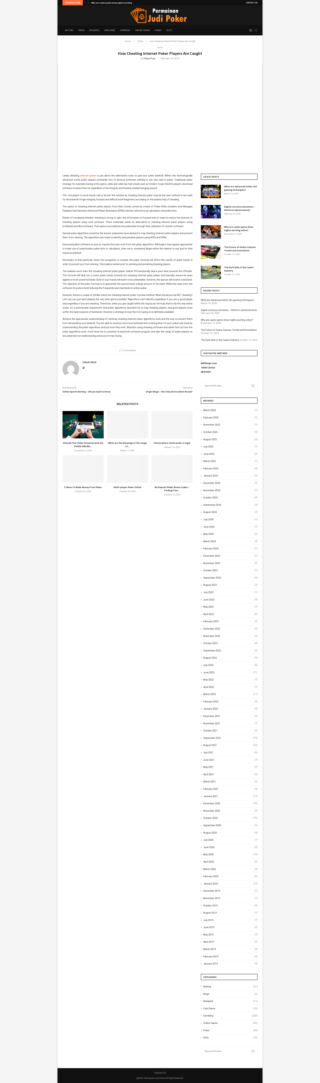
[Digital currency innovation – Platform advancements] (211, 211)
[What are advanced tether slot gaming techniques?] (211, 191)
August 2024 (210, 512)
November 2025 (211, 424)
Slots (169, 30)
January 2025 (210, 475)
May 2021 (208, 767)
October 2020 (210, 818)
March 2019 (209, 949)
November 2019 (211, 898)
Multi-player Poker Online (127, 487)
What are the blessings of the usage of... (127, 444)
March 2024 (209, 541)
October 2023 (210, 570)
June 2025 (208, 454)
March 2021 (209, 781)
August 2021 (210, 745)
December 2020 (211, 803)
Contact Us (252, 2)
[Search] (256, 30)
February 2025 (210, 468)
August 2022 (210, 657)
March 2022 (209, 694)
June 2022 (208, 672)
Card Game (109, 30)
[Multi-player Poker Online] (127, 469)
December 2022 (211, 628)
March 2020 (209, 869)
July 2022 (208, 665)
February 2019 (210, 956)
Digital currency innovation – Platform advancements (239, 208)
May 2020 (208, 854)
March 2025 (209, 461)
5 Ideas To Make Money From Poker (83, 487)
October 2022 (210, 643)
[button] (85, 2)
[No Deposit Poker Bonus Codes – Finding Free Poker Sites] (171, 469)
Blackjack (94, 30)
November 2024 (211, 490)
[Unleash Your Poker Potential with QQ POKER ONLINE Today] (83, 424)
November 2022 (211, 636)
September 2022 (212, 650)
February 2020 (210, 876)
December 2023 (211, 556)
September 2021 (212, 738)
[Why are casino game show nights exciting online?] (211, 232)
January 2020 (210, 883)
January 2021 (210, 796)
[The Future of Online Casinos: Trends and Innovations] (211, 252)
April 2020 (208, 861)
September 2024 (212, 505)
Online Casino (142, 30)
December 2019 (211, 891)
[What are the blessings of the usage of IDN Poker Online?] (127, 424)
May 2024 (208, 534)
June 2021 (208, 760)
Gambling (125, 30)
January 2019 (210, 963)
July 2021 (208, 752)
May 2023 (208, 606)
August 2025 (210, 439)
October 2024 (210, 497)
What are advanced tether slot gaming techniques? (240, 188)
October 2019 (210, 905)
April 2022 (208, 687)
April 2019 (208, 941)
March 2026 (209, 410)
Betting (69, 30)
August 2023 (210, 585)
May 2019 (208, 934)
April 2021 (208, 774)
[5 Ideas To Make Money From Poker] (83, 469)
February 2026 (210, 417)
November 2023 (211, 563)
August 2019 (210, 912)
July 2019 (208, 920)
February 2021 (210, 789)
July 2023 (208, 592)
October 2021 (210, 730)
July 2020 (208, 840)
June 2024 (208, 526)
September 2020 (212, 825)
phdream (206, 371)
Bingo (81, 30)
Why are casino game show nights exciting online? (238, 228)
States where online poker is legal (172, 443)
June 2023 (208, 599)
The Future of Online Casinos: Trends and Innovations (116, 2)
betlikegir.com (209, 363)
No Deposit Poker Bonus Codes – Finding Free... (172, 488)
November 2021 (211, 723)
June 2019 (208, 927)
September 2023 (212, 577)
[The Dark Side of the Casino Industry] (211, 272)
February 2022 (210, 701)
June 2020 (208, 847)
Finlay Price (150, 58)
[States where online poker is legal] (171, 424)
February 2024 (210, 548)
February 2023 (210, 621)
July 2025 (208, 446)
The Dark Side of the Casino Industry (239, 269)
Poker (158, 30)
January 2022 (210, 708)
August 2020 (210, 832)
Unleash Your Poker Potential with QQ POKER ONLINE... (83, 444)
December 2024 (211, 483)
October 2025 (210, 432)
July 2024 (208, 519)
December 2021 (211, 716)
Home (128, 41)
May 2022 (208, 679)
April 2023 (208, 614)
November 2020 (211, 810)
